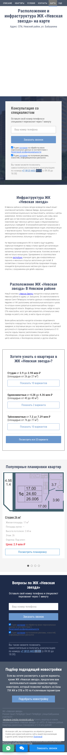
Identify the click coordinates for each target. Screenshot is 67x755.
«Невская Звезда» (26, 294)
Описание (7, 3)
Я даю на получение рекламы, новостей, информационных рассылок (30, 156)
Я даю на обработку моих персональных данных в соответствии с (29, 149)
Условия (31, 3)
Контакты (42, 3)
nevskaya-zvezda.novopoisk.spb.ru (18, 719)
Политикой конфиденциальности (26, 152)
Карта (53, 3)
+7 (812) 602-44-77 (32, 170)
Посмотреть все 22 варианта (33, 439)
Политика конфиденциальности (17, 743)
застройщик (17, 257)
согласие (23, 147)
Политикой (38, 737)
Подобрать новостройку (33, 699)
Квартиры (19, 3)
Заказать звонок (33, 139)
